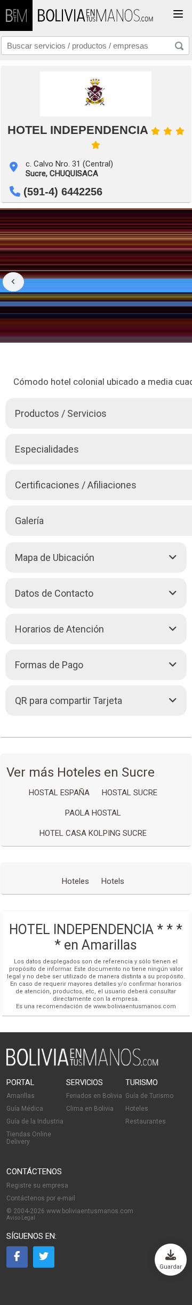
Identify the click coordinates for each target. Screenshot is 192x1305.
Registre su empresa (37, 1185)
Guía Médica (24, 1108)
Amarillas (20, 1096)
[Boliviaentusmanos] (16, 15)
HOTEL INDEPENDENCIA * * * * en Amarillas (95, 937)
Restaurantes (145, 1121)
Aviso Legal (20, 1218)
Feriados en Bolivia (94, 1096)
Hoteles (136, 1108)
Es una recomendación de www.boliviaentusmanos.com (96, 1006)
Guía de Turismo (149, 1096)
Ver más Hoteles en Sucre (80, 772)
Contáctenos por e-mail (40, 1198)
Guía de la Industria (34, 1121)
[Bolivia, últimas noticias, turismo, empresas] (82, 1063)
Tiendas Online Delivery (28, 1137)
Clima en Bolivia (90, 1108)
